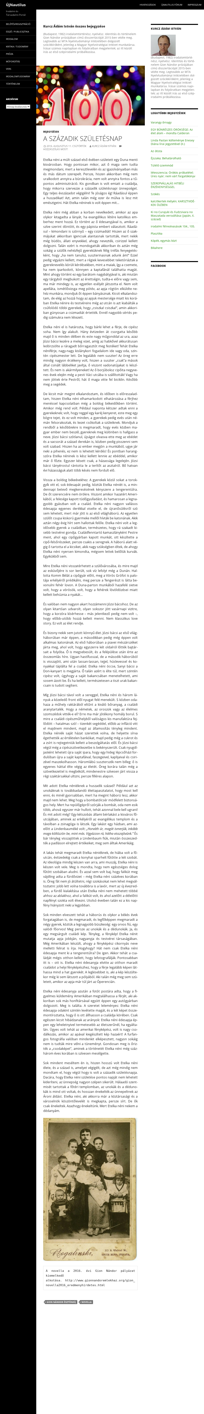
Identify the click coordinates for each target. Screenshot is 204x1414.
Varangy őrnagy (161, 122)
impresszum (194, 4)
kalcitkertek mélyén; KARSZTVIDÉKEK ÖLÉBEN (173, 203)
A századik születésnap (82, 138)
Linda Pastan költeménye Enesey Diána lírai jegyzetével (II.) (172, 142)
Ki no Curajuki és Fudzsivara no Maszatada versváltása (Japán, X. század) (172, 215)
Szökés (155, 194)
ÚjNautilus (16, 4)
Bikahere (157, 248)
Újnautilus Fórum (171, 4)
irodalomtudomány (18, 76)
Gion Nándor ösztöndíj (61, 1301)
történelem (13, 83)
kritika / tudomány (17, 46)
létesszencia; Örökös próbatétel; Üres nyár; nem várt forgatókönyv (173, 174)
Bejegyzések (51, 131)
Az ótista (156, 151)
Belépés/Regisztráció (18, 24)
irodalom (12, 38)
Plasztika (156, 233)
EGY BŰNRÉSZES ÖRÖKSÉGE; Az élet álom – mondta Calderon (172, 131)
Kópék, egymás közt (164, 241)
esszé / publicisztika (17, 31)
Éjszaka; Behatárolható (166, 158)
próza (9, 53)
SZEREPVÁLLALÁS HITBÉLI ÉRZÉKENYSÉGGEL (167, 185)
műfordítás (13, 61)
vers (8, 68)
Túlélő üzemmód (162, 165)
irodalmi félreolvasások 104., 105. (173, 226)
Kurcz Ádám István (104, 146)
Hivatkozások (148, 4)
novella (86, 1301)
